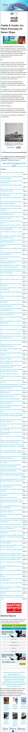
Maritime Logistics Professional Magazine (6, 707)
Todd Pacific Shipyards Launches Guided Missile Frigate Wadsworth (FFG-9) (14, 262)
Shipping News (9, 679)
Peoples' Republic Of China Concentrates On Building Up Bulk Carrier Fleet (13, 370)
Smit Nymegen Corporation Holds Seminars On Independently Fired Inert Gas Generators (13, 414)
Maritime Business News (9, 683)
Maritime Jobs (18, 686)
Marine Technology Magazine (24, 706)
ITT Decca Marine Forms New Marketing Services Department (11, 486)
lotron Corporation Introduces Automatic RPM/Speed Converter (11, 366)
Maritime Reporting (19, 679)
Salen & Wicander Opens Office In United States (13, 340)
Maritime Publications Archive (11, 672)
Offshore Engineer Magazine (23, 721)
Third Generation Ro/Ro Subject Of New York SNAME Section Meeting (13, 241)
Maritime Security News (18, 676)
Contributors (14, 639)
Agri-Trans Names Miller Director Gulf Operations (14, 275)
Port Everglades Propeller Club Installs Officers (13, 583)
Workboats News (8, 681)
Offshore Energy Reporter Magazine (15, 722)
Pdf (10, 158)
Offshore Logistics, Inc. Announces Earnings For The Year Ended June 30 (13, 527)
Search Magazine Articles (8, 662)
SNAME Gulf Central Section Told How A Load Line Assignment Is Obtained (13, 470)
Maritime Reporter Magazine (15, 706)
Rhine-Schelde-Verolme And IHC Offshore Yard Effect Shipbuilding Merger (13, 202)
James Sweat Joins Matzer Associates (11, 524)
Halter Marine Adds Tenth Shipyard (10, 399)
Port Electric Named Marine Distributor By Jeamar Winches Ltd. (12, 309)
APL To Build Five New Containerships (11, 206)
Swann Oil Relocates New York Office (11, 334)
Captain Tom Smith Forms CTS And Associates (13, 325)
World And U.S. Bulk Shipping (9, 497)
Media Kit (14, 648)
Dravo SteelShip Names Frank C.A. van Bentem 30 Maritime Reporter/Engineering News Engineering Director (13, 386)
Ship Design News (19, 681)
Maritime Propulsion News (13, 684)
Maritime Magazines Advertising (16, 673)
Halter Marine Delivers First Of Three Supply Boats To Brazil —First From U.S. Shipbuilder (13, 445)
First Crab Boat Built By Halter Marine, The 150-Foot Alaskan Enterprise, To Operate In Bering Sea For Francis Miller (13, 271)
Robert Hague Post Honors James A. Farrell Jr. (13, 279)
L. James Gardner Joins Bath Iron (10, 374)
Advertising (14, 642)
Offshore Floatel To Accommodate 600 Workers (13, 570)
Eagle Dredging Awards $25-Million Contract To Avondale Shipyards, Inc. (13, 213)
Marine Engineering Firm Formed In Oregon (12, 172)
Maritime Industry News (20, 677)
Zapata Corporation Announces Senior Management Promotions (11, 345)
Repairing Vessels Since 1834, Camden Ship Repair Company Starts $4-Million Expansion (13, 474)
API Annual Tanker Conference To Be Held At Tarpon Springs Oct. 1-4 (13, 402)
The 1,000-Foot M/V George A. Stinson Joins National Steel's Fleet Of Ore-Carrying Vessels (13, 451)
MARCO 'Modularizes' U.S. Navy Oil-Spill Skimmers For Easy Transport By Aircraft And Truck (13, 597)
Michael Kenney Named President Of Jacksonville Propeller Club (11, 465)
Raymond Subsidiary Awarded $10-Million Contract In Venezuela (12, 420)
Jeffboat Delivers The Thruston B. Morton (12, 185)
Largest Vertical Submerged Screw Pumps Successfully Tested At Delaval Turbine (12, 554)
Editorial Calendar (14, 645)
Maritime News (7, 676)
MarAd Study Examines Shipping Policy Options (13, 248)
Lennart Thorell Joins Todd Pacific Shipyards (13, 436)
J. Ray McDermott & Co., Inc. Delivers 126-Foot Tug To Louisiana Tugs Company (13, 266)
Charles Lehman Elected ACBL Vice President (13, 329)
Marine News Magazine (6, 721)
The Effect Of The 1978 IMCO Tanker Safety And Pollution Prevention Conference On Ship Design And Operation (14, 520)
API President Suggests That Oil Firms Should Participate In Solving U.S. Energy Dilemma (13, 480)
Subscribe (14, 625)
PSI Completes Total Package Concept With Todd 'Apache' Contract (12, 236)
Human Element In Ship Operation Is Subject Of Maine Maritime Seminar (13, 395)
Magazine (14, 628)
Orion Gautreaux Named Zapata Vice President (13, 197)
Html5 (18, 158)
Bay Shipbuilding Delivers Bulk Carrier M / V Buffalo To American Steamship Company (12, 501)
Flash (13, 158)
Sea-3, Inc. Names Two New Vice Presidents (13, 562)
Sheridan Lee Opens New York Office (11, 225)
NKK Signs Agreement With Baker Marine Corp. (13, 292)
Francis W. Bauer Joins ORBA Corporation (12, 549)
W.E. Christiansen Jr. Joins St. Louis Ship (12, 232)
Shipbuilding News (8, 677)
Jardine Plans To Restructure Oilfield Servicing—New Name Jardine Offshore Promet (14, 558)
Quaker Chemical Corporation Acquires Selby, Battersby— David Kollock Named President (13, 536)
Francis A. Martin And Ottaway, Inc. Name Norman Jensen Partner (12, 546)
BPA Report (14, 651)
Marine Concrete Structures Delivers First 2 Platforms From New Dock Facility (12, 441)
